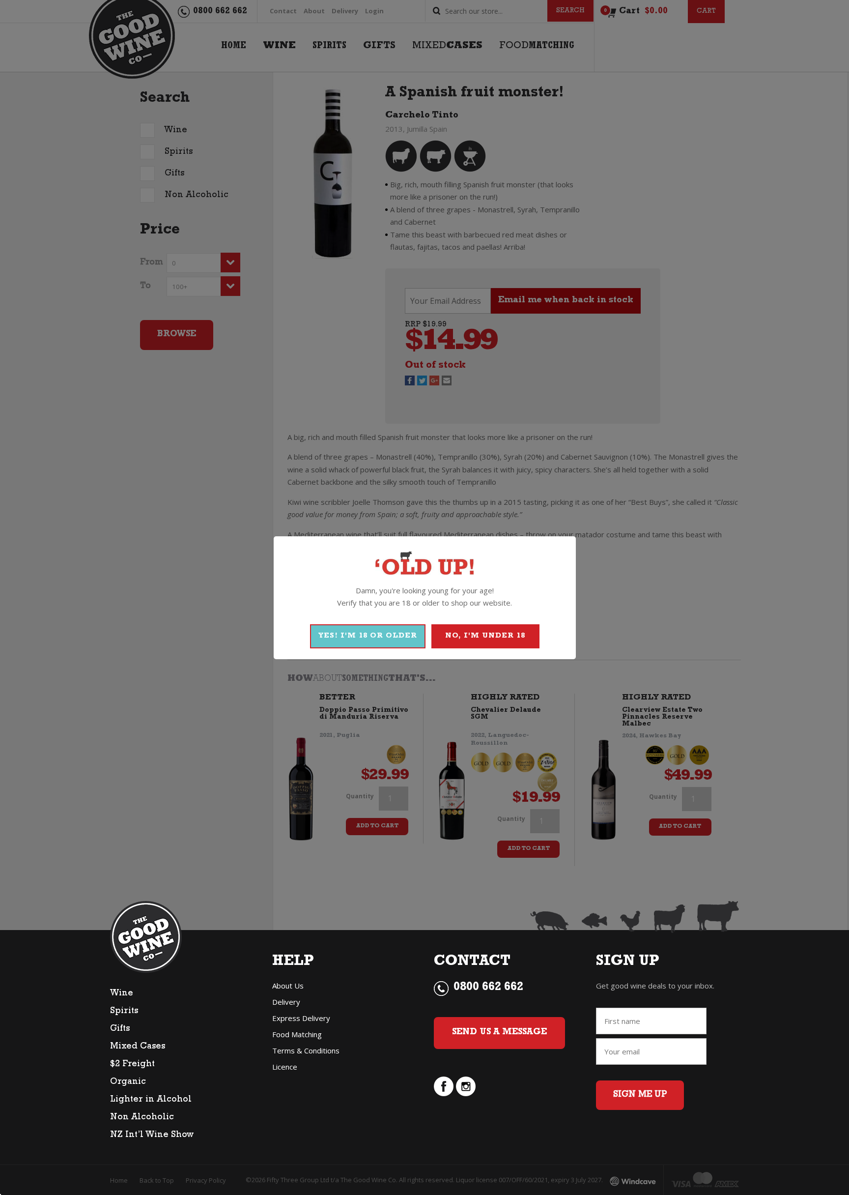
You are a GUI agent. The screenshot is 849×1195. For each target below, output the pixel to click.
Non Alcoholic (142, 1117)
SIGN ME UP (640, 1095)
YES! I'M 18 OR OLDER (367, 636)
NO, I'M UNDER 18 (485, 636)
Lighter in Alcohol (151, 1100)
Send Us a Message (499, 1032)
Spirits (124, 1011)
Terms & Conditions (306, 1050)
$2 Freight (132, 1064)
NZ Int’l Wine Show (152, 1135)
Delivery (286, 1002)
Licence (284, 1067)
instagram (466, 1086)
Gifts (120, 1029)
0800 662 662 (488, 988)
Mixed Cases (137, 1047)
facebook (443, 1086)
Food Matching (297, 1034)
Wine (121, 994)
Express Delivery (301, 1018)
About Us (288, 986)
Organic (128, 1082)
